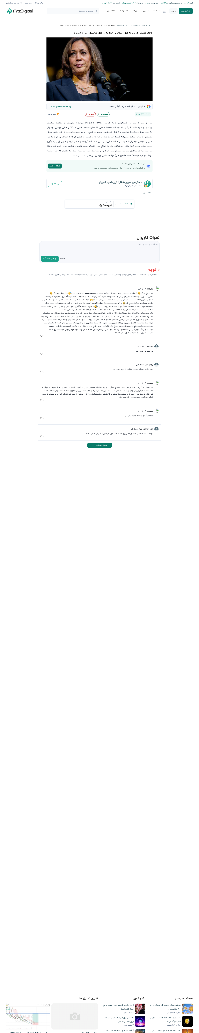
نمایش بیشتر (101, 445)
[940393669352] (156, 429)
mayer (150, 289)
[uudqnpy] (156, 364)
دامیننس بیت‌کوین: (174, 3)
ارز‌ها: (191, 3)
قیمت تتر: (116, 3)
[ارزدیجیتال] (19, 11)
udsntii (150, 346)
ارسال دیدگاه (49, 258)
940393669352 (146, 429)
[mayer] (156, 288)
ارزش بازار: (139, 3)
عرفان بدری (148, 193)
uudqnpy (149, 365)
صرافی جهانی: (153, 3)
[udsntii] (156, 346)
